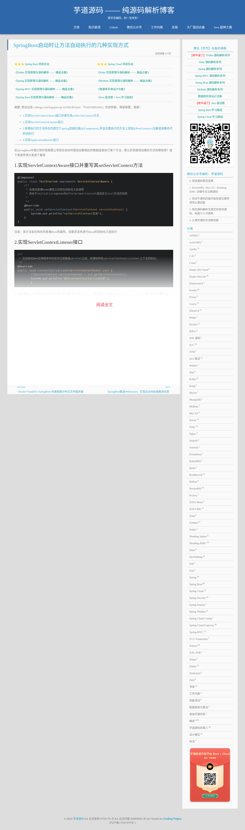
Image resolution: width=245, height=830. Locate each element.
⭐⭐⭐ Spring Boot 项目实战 (31, 64)
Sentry (193, 529)
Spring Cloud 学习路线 (210, 116)
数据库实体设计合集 (210, 96)
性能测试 (195, 700)
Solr (192, 563)
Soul (192, 570)
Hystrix (194, 324)
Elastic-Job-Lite (198, 276)
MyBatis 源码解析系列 (210, 89)
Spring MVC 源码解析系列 (210, 75)
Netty (193, 426)
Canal (193, 262)
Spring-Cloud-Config (201, 618)
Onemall (194, 447)
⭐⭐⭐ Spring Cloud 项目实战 (115, 64)
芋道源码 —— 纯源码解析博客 (123, 10)
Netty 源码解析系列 (210, 62)
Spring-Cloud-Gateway (203, 625)
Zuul (192, 679)
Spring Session (198, 604)
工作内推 (157, 27)
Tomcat (194, 645)
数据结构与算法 (199, 707)
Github (114, 27)
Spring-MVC (197, 632)
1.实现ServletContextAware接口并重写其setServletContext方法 (61, 115)
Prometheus (196, 454)
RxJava (194, 495)
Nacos (194, 420)
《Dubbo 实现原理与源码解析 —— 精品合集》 (41, 72)
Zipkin (194, 666)
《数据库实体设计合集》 (111, 89)
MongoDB (195, 399)
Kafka (193, 379)
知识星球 (94, 27)
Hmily (193, 317)
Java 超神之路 (223, 27)
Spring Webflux (198, 611)
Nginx (193, 433)
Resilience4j (197, 474)
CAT (192, 255)
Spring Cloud (197, 591)
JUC (193, 344)
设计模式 (196, 734)
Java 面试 (196, 358)
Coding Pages (172, 818)
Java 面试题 (210, 103)
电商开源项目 (198, 714)
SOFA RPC (196, 508)
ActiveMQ (195, 242)
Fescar (193, 297)
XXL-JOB (195, 652)
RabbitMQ (195, 461)
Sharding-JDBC (199, 543)
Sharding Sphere (198, 536)
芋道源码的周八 (200, 727)
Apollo (194, 249)
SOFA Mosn (196, 502)
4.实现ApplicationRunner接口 (41, 140)
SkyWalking (197, 556)
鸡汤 (192, 741)
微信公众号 (134, 27)
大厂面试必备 (196, 27)
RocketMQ (196, 488)
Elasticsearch (197, 283)
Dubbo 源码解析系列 (210, 55)
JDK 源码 (195, 338)
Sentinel (194, 522)
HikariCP (195, 310)
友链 (175, 27)
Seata (193, 515)
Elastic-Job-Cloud (199, 269)
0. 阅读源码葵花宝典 (201, 180)
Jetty (192, 372)
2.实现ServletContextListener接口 (43, 122)
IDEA (193, 331)
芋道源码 (78, 818)
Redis (193, 467)
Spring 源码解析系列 (210, 69)
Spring (194, 577)
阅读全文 (104, 305)
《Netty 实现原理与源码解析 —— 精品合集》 (123, 72)
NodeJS (194, 440)
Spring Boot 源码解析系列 (210, 82)
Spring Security (198, 597)
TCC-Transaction (199, 638)
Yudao (193, 659)
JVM (192, 351)
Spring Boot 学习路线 (210, 110)
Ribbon (194, 481)
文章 (77, 27)
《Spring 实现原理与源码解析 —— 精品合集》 (41, 80)
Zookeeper (195, 673)
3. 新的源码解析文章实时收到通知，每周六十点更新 (208, 211)
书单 (193, 686)
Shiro (193, 549)
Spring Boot (197, 584)
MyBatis (194, 406)
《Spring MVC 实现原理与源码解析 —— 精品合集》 (45, 89)
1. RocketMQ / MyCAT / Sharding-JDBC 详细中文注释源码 (208, 189)
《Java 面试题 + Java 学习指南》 (115, 97)
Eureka (194, 290)
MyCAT (194, 413)
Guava (194, 303)
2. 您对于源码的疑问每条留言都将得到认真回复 (209, 200)
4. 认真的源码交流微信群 (204, 220)
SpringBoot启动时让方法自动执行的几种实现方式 (71, 45)
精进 (194, 720)
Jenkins (194, 365)
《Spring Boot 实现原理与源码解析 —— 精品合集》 (44, 97)
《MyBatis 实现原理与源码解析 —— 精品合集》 (125, 80)
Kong (193, 385)
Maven (193, 392)
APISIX (194, 235)
